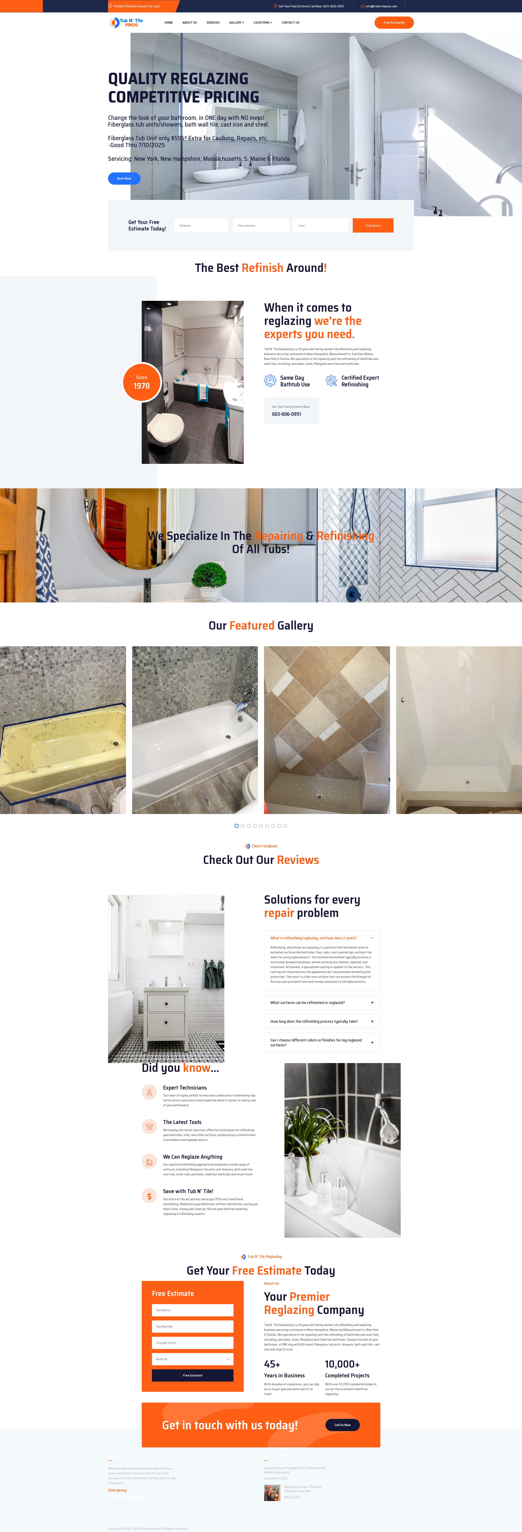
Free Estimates (394, 22)
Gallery (235, 22)
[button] (236, 826)
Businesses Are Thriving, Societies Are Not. (303, 1489)
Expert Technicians (185, 1087)
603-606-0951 (286, 414)
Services (213, 22)
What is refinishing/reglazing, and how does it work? (313, 938)
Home (169, 22)
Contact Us (291, 22)
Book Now (124, 178)
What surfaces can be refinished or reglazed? (307, 1002)
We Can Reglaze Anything (192, 1156)
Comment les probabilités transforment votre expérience (295, 1470)
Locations (262, 22)
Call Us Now (343, 1424)
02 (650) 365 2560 (126, 1497)
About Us (189, 22)
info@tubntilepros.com (381, 6)
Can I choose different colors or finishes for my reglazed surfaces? (316, 1042)
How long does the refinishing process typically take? (314, 1021)
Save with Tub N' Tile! (188, 1191)
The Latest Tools (182, 1122)
